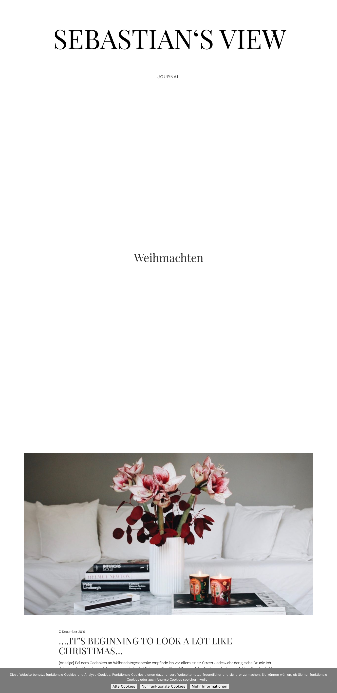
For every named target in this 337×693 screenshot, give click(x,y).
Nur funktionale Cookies (163, 686)
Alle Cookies (123, 686)
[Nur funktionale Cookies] (330, 680)
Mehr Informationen (209, 686)
